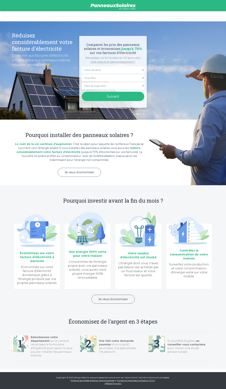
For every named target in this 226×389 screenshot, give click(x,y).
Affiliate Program (113, 383)
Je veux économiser (79, 172)
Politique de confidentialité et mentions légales (92, 380)
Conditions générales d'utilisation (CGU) (136, 380)
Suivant (113, 96)
